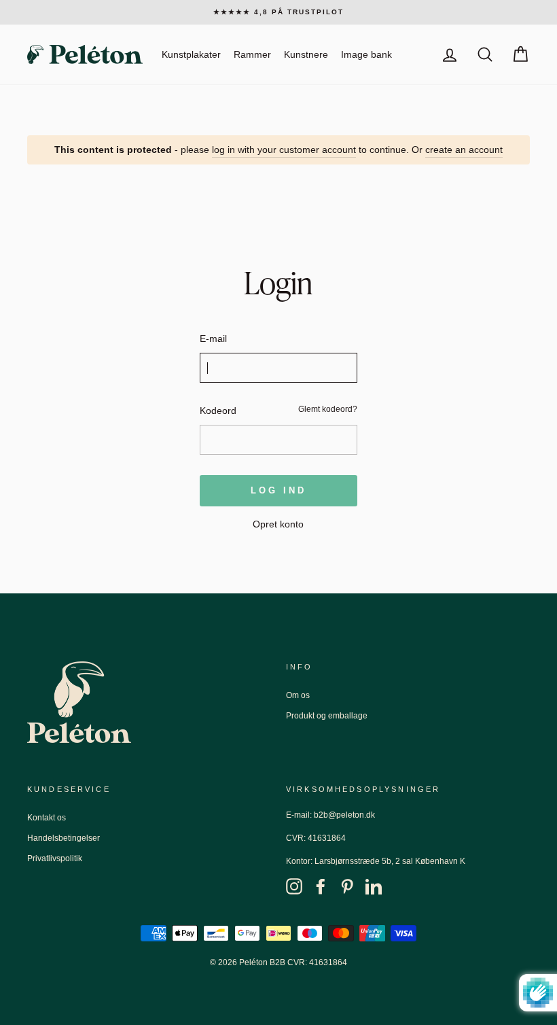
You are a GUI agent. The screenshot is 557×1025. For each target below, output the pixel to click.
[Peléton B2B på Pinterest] (347, 886)
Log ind (278, 490)
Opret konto (278, 524)
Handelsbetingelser (63, 838)
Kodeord (218, 410)
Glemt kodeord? (327, 409)
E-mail (213, 338)
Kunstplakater (191, 54)
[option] (278, 12)
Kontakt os (46, 817)
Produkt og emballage (326, 715)
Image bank (366, 54)
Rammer (252, 54)
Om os (298, 695)
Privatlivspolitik (54, 858)
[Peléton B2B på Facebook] (320, 886)
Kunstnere (306, 54)
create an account (464, 149)
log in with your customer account (284, 149)
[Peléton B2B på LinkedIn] (373, 886)
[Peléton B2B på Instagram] (294, 886)
